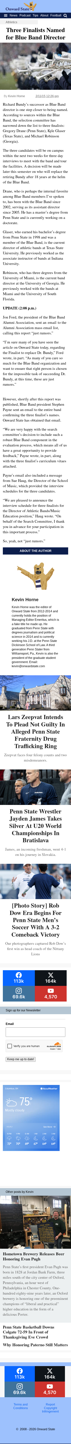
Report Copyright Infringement (50, 1408)
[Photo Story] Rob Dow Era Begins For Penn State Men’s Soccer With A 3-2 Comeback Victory (36, 920)
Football (55, 15)
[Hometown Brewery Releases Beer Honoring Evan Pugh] (35, 1249)
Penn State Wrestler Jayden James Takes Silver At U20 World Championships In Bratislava (35, 826)
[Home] (21, 10)
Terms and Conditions (20, 1406)
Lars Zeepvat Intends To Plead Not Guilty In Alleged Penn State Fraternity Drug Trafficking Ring (35, 731)
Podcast (25, 15)
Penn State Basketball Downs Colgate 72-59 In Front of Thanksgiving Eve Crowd (28, 1332)
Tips (35, 15)
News (13, 15)
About (44, 15)
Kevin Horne (16, 96)
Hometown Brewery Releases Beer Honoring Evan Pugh (33, 1256)
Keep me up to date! (20, 1059)
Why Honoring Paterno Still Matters (35, 1345)
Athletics (11, 22)
